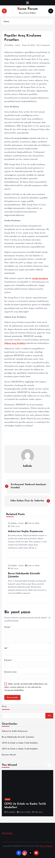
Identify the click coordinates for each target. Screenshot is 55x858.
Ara (4, 706)
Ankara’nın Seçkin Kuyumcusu (15, 731)
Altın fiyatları (7, 833)
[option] (27, 793)
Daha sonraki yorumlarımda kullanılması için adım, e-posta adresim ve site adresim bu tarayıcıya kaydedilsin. (25, 687)
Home (6, 22)
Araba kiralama (40, 278)
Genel (17, 45)
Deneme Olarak (9, 755)
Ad (6, 648)
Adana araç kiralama (15, 343)
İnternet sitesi (10, 672)
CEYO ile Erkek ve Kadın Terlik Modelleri (20, 743)
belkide (10, 45)
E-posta (8, 660)
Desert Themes (46, 846)
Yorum (7, 627)
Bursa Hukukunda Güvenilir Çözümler (18, 737)
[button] (48, 765)
